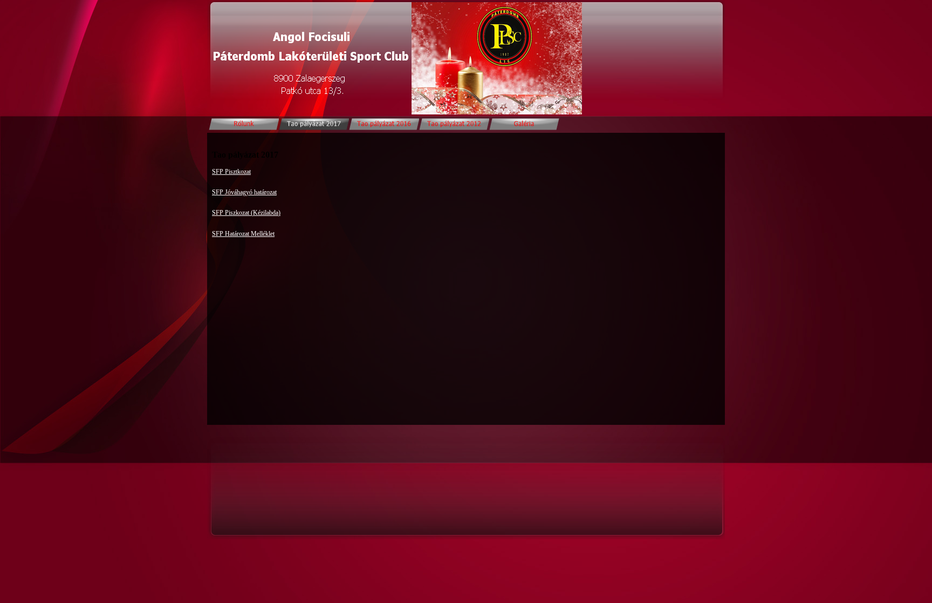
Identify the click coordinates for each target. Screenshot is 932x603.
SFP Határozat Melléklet (243, 234)
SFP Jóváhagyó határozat (244, 192)
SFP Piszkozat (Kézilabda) (246, 212)
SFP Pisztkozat (231, 171)
